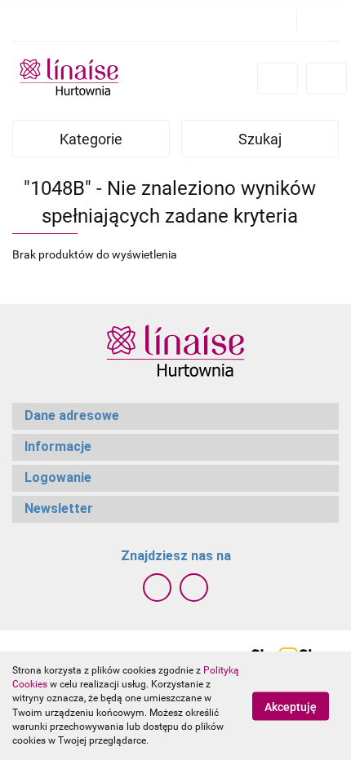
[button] (175, 416)
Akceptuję (290, 706)
